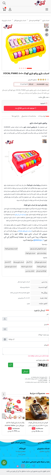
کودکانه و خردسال (34, 20)
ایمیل (45, 324)
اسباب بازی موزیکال (20, 20)
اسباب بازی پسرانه (18, 262)
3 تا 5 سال (8, 262)
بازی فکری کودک (41, 266)
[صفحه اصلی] (45, 20)
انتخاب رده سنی (30, 271)
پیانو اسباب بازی (41, 253)
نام (48, 314)
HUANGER (40, 84)
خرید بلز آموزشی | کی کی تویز (38, 248)
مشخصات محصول (28, 116)
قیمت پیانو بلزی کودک (11, 248)
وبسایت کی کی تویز (20, 214)
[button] (47, 416)
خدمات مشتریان (43, 448)
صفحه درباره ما (21, 451)
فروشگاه (22, 448)
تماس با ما (22, 454)
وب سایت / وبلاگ (43, 335)
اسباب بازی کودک (30, 253)
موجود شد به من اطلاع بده (25, 108)
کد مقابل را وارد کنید (41, 360)
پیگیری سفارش (44, 451)
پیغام (45, 345)
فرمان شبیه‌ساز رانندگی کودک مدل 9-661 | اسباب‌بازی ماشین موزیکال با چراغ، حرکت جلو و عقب (37, 424)
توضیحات (42, 116)
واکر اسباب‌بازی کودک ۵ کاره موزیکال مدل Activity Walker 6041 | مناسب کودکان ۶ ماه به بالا (14, 424)
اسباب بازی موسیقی (10, 266)
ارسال (25, 371)
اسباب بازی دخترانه (26, 266)
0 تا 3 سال (29, 262)
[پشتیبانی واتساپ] (4, 463)
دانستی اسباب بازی (18, 442)
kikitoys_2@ (38, 240)
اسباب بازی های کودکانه (24, 231)
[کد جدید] (10, 365)
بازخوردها (15, 116)
